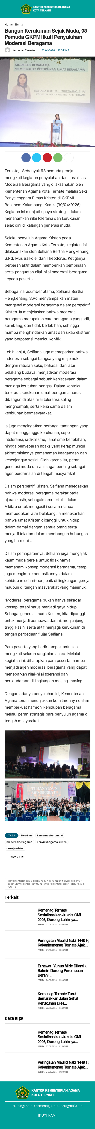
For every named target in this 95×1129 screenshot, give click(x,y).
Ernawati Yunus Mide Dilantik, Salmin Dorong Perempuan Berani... (62, 970)
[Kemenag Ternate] (8, 50)
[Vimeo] (56, 1122)
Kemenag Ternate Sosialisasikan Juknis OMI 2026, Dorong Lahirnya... (59, 914)
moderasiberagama (19, 842)
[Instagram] (38, 1122)
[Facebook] (26, 157)
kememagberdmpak (50, 835)
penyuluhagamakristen (52, 842)
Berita (19, 24)
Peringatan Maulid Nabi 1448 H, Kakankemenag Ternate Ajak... (63, 943)
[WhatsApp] (57, 157)
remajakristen (15, 848)
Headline (27, 835)
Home (9, 24)
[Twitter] (36, 157)
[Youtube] (65, 1122)
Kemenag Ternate (23, 50)
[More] (69, 157)
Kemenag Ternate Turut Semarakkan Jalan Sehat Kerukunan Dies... (58, 998)
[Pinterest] (47, 157)
